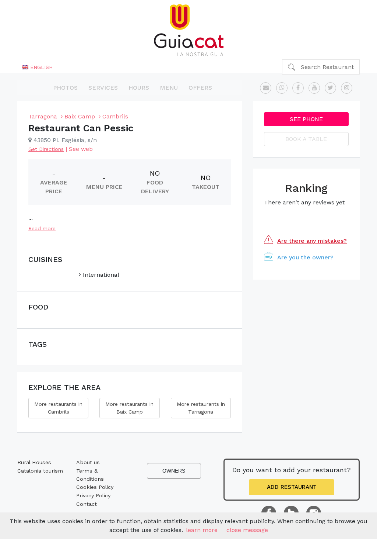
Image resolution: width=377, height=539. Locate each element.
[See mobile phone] (282, 88)
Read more (42, 228)
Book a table (306, 138)
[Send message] (265, 88)
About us (88, 462)
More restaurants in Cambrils (58, 408)
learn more (202, 529)
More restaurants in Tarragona (201, 408)
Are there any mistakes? (312, 240)
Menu (169, 87)
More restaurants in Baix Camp (129, 408)
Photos (65, 87)
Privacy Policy (93, 495)
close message (247, 529)
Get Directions (46, 149)
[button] (37, 67)
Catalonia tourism (40, 471)
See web (81, 148)
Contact (86, 504)
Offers (200, 87)
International (100, 274)
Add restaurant (292, 487)
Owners (173, 471)
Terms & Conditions (90, 475)
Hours (138, 87)
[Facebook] (298, 88)
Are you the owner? (305, 257)
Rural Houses (34, 462)
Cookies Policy (94, 487)
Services (103, 87)
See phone (306, 118)
